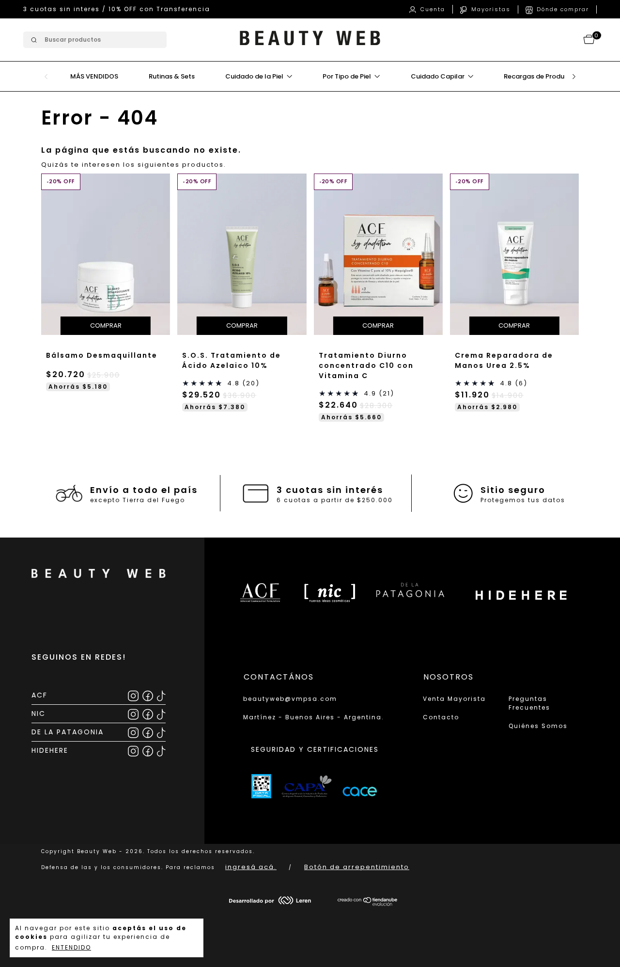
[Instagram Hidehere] (134, 750)
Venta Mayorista (454, 699)
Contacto (441, 717)
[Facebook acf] (148, 694)
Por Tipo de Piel (347, 76)
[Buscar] (33, 40)
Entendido (71, 947)
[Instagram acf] (134, 694)
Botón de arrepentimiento (356, 867)
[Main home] (310, 48)
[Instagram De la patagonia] (134, 731)
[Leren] (270, 902)
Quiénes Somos (538, 726)
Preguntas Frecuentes (529, 703)
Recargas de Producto (539, 76)
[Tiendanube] (368, 903)
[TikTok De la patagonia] (161, 731)
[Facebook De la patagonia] (148, 731)
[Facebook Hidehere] (148, 750)
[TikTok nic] (161, 713)
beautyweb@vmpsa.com (290, 699)
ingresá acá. (251, 867)
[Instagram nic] (134, 713)
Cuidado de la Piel (255, 76)
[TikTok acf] (161, 694)
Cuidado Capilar (438, 76)
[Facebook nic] (148, 713)
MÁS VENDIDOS (94, 76)
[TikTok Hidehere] (161, 750)
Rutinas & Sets (172, 76)
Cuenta (431, 9)
